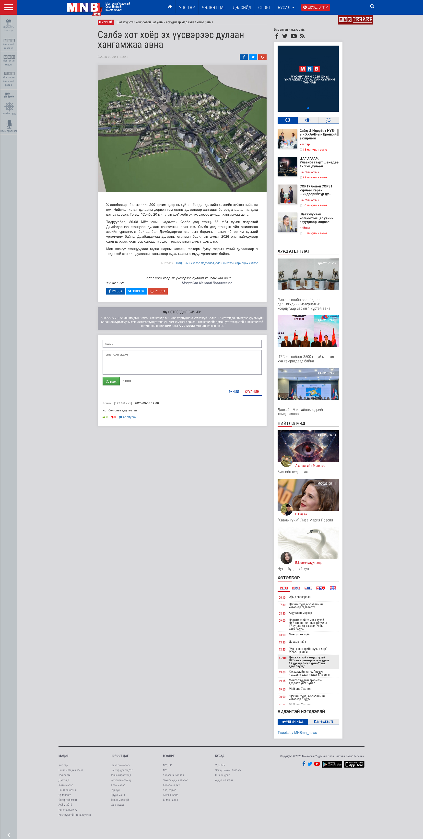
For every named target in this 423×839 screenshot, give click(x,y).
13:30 (282, 642)
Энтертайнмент (68, 800)
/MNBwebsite (324, 721)
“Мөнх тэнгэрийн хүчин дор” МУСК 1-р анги (308, 650)
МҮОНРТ (169, 756)
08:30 (282, 613)
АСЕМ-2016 (65, 804)
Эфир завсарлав (300, 597)
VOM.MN (220, 765)
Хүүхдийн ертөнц (121, 780)
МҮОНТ (167, 770)
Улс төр (187, 7)
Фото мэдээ (66, 785)
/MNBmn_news (294, 721)
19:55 (282, 689)
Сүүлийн (252, 392)
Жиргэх (138, 291)
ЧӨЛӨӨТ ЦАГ (214, 7)
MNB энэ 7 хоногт (301, 689)
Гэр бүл (115, 790)
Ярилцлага (65, 795)
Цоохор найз (297, 641)
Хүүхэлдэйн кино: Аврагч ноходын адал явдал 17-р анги (309, 673)
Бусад (284, 7)
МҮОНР (167, 765)
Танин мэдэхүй (120, 800)
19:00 (282, 672)
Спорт (264, 7)
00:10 (282, 597)
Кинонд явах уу (68, 809)
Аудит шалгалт (224, 780)
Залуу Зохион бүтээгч (228, 770)
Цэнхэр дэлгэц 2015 (123, 770)
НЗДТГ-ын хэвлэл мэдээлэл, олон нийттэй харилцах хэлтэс (217, 263)
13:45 (282, 649)
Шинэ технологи (120, 765)
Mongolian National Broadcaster (207, 282)
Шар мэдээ (118, 804)
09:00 (282, 620)
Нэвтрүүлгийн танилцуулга (75, 814)
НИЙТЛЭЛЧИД (291, 423)
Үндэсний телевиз (8, 46)
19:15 (282, 681)
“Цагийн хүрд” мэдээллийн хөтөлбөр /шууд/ (307, 697)
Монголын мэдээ (9, 62)
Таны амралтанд (121, 775)
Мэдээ (63, 756)
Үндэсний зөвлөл (173, 775)
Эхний (234, 392)
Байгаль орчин (309, 172)
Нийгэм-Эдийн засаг (71, 770)
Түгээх (116, 291)
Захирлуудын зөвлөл (175, 780)
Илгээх (111, 381)
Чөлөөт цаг (120, 756)
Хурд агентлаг (294, 251)
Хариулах (129, 417)
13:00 (282, 635)
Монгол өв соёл (299, 634)
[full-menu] (8, 7)
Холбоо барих (171, 785)
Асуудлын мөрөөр (300, 613)
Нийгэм (305, 228)
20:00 (282, 697)
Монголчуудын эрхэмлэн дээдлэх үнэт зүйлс (305, 681)
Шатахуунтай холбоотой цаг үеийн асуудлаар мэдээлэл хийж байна (165, 22)
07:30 (282, 605)
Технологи (64, 775)
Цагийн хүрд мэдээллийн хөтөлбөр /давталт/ (306, 605)
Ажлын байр (170, 795)
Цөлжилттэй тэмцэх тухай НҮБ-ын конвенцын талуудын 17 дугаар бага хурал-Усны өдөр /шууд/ (309, 624)
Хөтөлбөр (289, 577)
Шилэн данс (170, 800)
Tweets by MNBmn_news (297, 732)
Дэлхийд (242, 7)
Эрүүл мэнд (118, 795)
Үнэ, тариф (169, 790)
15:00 (283, 658)
